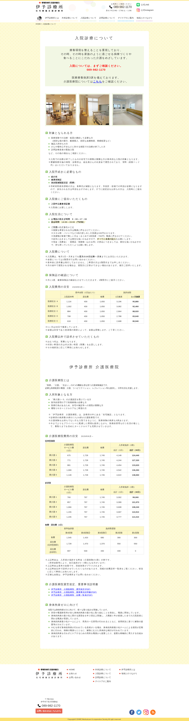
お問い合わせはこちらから (49, 711)
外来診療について (70, 18)
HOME (38, 24)
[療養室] (94, 109)
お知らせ (73, 673)
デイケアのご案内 (126, 18)
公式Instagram (147, 10)
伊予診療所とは (52, 18)
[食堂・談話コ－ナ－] (61, 109)
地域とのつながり (144, 18)
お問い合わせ (75, 677)
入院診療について (88, 18)
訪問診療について (107, 18)
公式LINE (145, 5)
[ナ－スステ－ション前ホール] (127, 109)
